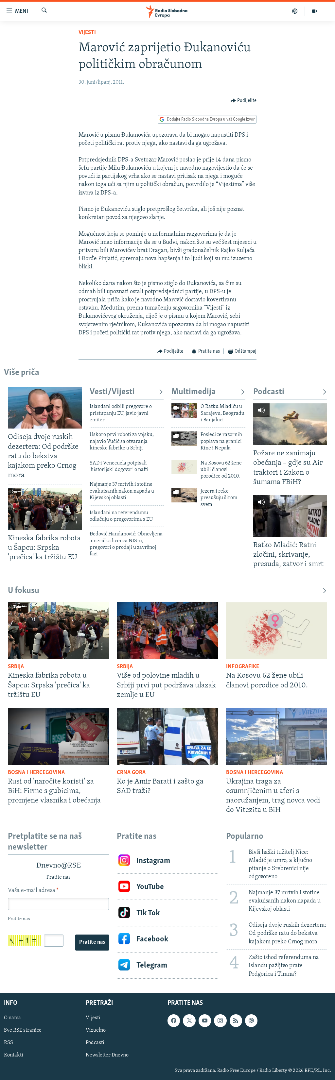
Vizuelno (96, 1030)
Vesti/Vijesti (112, 392)
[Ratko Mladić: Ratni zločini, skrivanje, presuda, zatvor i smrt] (290, 516)
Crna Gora (131, 773)
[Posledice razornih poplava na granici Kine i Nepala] (184, 438)
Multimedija (193, 392)
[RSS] (236, 1020)
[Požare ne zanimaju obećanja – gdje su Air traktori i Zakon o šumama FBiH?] (290, 424)
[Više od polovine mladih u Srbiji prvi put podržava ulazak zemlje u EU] (167, 630)
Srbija (16, 667)
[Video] (315, 11)
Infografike (242, 667)
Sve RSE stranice (23, 1030)
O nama (12, 1018)
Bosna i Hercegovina (36, 773)
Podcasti (268, 392)
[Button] (244, 100)
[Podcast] (295, 11)
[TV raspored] (251, 1020)
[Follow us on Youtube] (205, 1020)
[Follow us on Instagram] (220, 1020)
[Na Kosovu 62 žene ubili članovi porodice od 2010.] (184, 467)
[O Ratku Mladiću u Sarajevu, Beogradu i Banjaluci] (184, 410)
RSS (8, 1042)
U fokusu (23, 590)
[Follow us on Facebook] (174, 1020)
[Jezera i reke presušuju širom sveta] (184, 495)
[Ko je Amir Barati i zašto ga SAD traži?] (167, 736)
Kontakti (13, 1055)
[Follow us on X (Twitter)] (189, 1020)
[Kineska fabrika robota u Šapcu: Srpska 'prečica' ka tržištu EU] (45, 509)
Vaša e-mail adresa (33, 891)
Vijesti (87, 33)
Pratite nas (92, 942)
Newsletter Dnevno (107, 1055)
